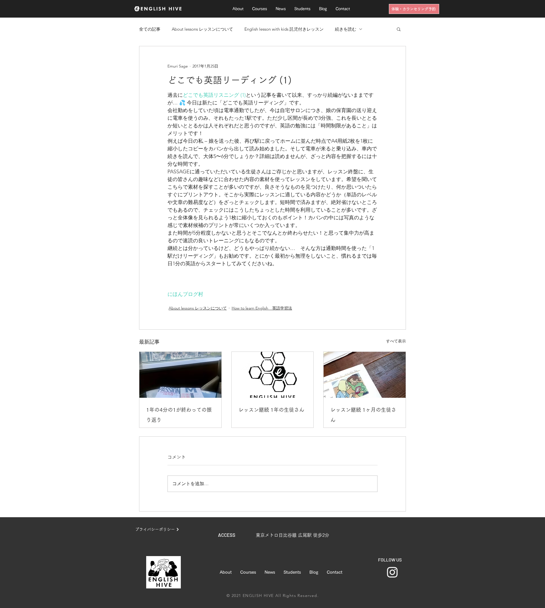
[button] (398, 29)
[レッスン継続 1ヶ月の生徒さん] (365, 375)
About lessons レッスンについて (202, 29)
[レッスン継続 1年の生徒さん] (273, 375)
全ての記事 (149, 29)
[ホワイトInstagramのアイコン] (392, 572)
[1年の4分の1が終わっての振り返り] (180, 375)
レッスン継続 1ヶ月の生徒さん (363, 414)
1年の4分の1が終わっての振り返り (179, 414)
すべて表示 (396, 341)
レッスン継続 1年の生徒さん (271, 409)
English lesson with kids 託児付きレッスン (284, 29)
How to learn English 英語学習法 (262, 308)
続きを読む (345, 29)
